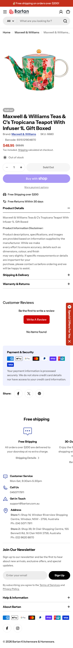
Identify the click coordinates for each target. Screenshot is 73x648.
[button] (69, 324)
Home (6, 32)
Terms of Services (50, 585)
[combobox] (36, 21)
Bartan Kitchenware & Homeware (33, 641)
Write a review (37, 319)
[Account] (61, 12)
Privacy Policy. (11, 589)
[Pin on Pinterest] (39, 393)
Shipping (23, 149)
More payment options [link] (36, 187)
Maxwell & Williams (27, 32)
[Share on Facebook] (18, 393)
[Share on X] (29, 393)
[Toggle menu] (5, 12)
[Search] (65, 21)
